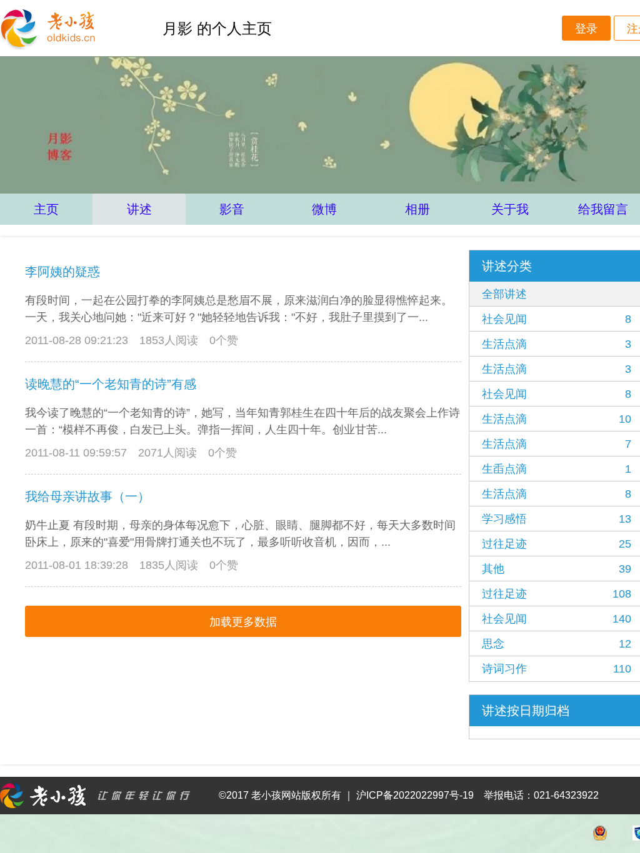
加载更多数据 (243, 622)
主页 (46, 209)
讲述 (139, 209)
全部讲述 (504, 294)
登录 (586, 28)
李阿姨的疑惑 (62, 272)
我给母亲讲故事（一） (87, 496)
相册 (417, 209)
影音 (231, 209)
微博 (324, 209)
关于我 (510, 209)
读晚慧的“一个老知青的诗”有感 (110, 384)
